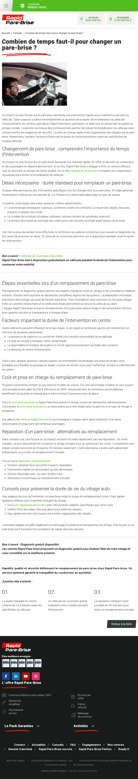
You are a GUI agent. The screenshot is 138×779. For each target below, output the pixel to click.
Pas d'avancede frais (16, 712)
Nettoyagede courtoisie (85, 715)
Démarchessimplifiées (15, 703)
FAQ (73, 744)
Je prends (37, 6)
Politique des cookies (55, 765)
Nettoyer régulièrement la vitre (26, 505)
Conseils (58, 744)
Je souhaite (122, 19)
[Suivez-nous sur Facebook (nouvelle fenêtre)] (6, 676)
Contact (19, 744)
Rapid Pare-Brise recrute (55, 749)
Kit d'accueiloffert (84, 697)
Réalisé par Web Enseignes (54, 771)
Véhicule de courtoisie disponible (41, 256)
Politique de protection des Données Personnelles (105, 761)
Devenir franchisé (20, 749)
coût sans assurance (33, 406)
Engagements (91, 744)
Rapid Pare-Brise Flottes (95, 749)
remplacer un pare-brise (85, 170)
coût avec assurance (24, 402)
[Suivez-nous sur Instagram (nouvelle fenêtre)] (36, 676)
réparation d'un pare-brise (34, 461)
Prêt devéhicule (82, 706)
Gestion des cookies (83, 765)
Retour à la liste (121, 624)
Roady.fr (124, 749)
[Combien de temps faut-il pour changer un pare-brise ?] (34, 84)
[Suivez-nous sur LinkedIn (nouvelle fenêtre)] (16, 676)
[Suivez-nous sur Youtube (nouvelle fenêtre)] (26, 676)
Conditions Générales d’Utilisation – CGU (52, 761)
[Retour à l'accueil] (18, 19)
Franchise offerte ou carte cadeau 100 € (30, 695)
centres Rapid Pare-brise (36, 419)
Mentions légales (15, 761)
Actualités (38, 744)
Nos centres (116, 744)
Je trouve (93, 19)
